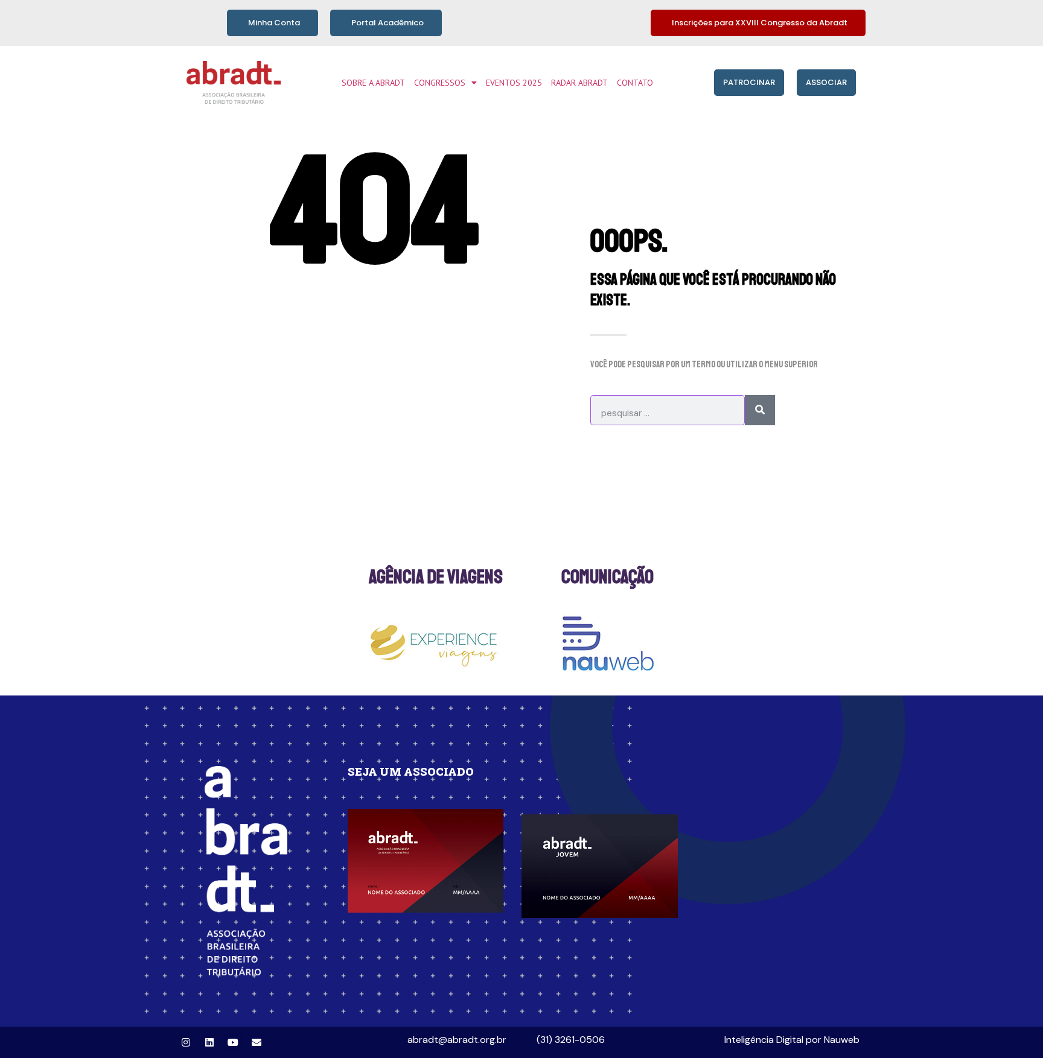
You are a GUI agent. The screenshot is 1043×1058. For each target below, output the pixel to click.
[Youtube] (233, 1042)
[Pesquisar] (760, 410)
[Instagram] (186, 1042)
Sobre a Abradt (373, 82)
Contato (635, 82)
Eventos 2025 (514, 82)
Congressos (439, 82)
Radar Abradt (579, 82)
